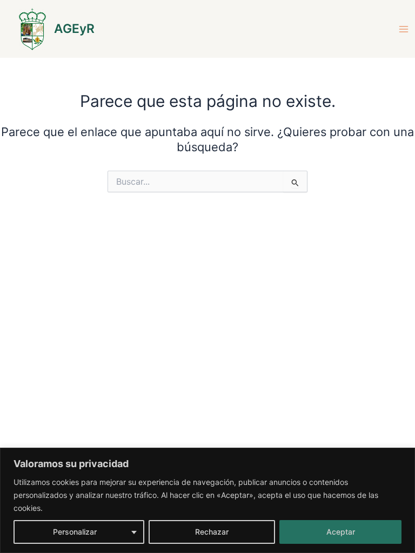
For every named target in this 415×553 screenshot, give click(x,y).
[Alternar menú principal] (403, 29)
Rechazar (212, 531)
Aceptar (340, 531)
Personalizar (75, 531)
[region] (207, 500)
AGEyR (74, 28)
